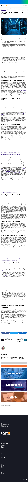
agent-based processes (7, 275)
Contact (25, 2)
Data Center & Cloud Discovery (4, 423)
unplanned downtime (17, 172)
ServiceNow (2, 465)
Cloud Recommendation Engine (4, 426)
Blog (23, 1)
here (2, 270)
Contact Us (2, 447)
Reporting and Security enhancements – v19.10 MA (4, 357)
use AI (21, 278)
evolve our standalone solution (10, 321)
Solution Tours (3, 422)
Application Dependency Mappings (5, 424)
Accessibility (2, 473)
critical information (23, 90)
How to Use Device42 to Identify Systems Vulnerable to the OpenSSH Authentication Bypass (22, 358)
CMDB (5, 10)
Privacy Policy (2, 472)
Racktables (2, 464)
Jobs (23, 2)
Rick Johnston (9, 348)
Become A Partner (3, 441)
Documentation (3, 448)
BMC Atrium (2, 459)
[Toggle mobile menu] (26, 5)
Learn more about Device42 (5, 325)
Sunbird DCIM (2, 466)
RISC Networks (3, 463)
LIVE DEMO (24, 0)
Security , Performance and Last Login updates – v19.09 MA (13, 357)
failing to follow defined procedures (8, 171)
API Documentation (3, 445)
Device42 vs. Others (3, 467)
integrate (24, 94)
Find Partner (2, 440)
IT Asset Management (3, 427)
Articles (3, 10)
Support (25, 1)
